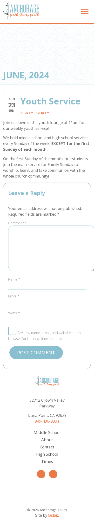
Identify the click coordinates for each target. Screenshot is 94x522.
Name (14, 279)
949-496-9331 (47, 421)
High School (47, 454)
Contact (47, 447)
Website (14, 313)
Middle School (47, 432)
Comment (17, 223)
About (47, 439)
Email (13, 296)
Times (47, 461)
